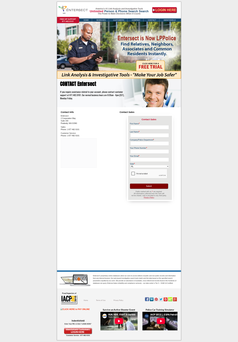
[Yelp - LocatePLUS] (166, 301)
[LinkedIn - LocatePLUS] (152, 301)
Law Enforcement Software (76, 10)
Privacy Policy (149, 197)
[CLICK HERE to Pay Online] (78, 312)
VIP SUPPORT (62, 18)
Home (86, 300)
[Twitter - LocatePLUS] (161, 301)
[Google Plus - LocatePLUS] (175, 301)
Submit (149, 186)
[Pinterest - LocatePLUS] (156, 301)
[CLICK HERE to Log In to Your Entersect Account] (164, 14)
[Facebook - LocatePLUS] (147, 301)
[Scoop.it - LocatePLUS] (170, 301)
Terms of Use (100, 300)
